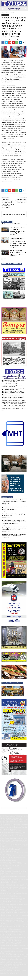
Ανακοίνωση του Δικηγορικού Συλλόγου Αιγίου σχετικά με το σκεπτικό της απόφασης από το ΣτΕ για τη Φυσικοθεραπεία (7, 203)
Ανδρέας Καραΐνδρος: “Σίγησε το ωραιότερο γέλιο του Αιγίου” (21, 201)
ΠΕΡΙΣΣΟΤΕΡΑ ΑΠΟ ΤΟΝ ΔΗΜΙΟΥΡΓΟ (11, 223)
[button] (26, 9)
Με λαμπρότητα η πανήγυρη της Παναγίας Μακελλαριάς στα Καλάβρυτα (12, 508)
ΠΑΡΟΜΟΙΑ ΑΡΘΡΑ (7, 221)
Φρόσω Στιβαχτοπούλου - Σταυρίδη (11, 39)
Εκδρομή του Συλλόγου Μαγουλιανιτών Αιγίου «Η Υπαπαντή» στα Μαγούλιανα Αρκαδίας (14, 535)
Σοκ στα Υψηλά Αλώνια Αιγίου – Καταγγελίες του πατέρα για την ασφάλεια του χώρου (14, 528)
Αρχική (2, 12)
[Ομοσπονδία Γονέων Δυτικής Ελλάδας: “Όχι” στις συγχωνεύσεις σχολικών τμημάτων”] (5, 252)
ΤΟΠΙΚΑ (7, 12)
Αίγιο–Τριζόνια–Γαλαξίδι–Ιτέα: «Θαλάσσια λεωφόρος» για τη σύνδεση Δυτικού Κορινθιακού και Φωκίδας (18, 231)
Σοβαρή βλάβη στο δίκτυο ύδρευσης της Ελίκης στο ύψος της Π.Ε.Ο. (13, 514)
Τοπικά (12, 12)
